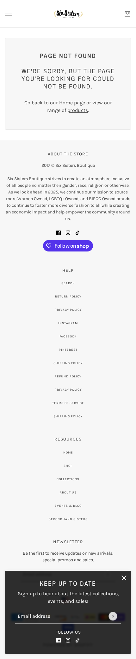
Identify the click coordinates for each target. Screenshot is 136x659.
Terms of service (68, 403)
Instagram (68, 323)
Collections (68, 479)
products (77, 110)
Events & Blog (68, 506)
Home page (72, 103)
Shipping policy (68, 416)
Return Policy (68, 296)
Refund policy (68, 376)
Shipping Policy (68, 363)
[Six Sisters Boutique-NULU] (68, 14)
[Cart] (127, 13)
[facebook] (58, 640)
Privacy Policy (68, 310)
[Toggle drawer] (8, 14)
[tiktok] (77, 640)
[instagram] (68, 640)
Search (68, 283)
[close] (124, 578)
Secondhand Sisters (68, 519)
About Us (68, 492)
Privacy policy (68, 390)
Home (68, 452)
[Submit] (112, 616)
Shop (68, 466)
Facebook (68, 336)
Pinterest (68, 350)
